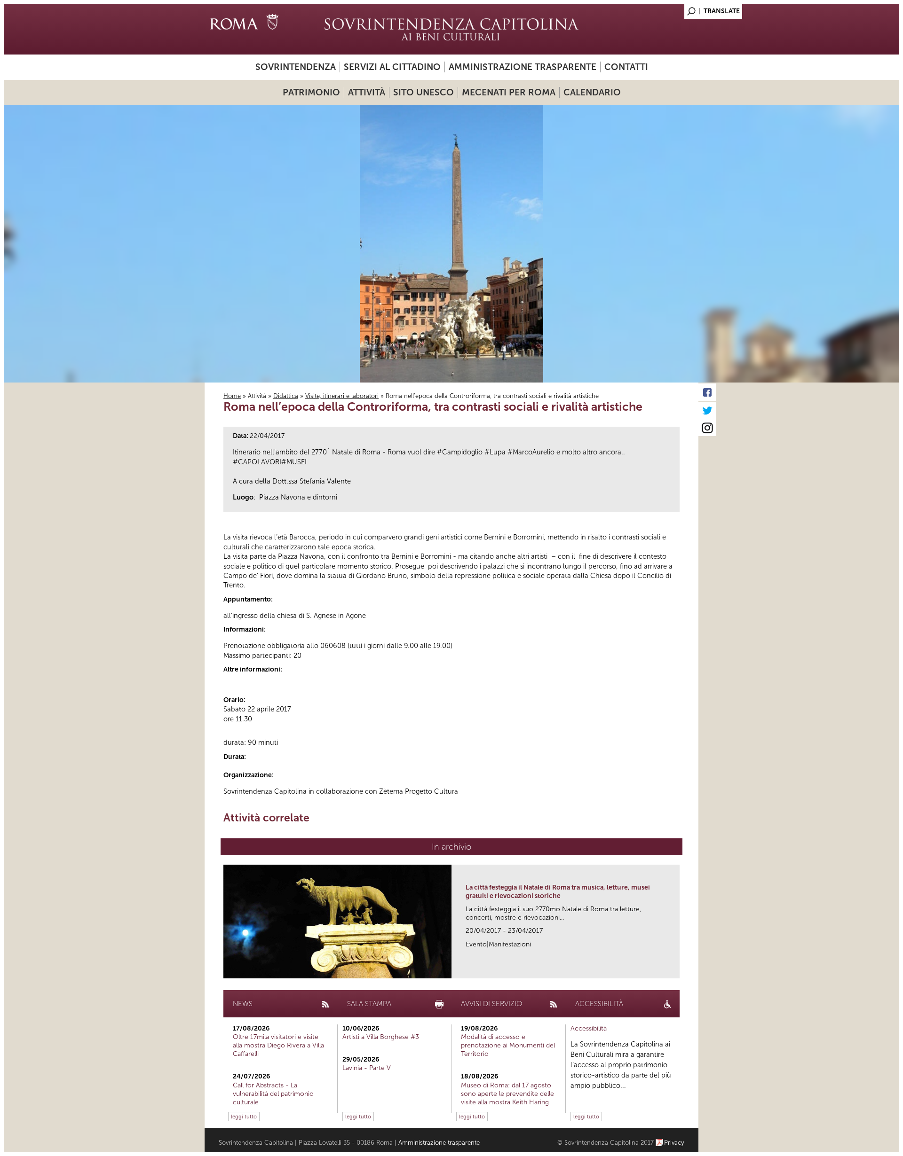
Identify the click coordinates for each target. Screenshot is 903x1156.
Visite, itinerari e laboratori (342, 395)
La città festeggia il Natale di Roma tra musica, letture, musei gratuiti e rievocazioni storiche (558, 891)
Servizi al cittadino (392, 67)
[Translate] (668, 9)
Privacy (674, 1142)
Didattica (285, 395)
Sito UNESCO (423, 92)
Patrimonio (311, 92)
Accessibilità (588, 1028)
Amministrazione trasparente (522, 67)
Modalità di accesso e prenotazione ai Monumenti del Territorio (508, 1045)
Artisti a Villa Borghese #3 (380, 1037)
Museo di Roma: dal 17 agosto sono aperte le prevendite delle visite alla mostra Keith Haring (507, 1093)
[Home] (451, 29)
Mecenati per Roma (508, 92)
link (676, 968)
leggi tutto (244, 1116)
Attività (366, 92)
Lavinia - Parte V (366, 1068)
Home (232, 395)
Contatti (626, 67)
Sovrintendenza (295, 67)
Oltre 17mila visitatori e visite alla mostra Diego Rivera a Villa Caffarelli (278, 1045)
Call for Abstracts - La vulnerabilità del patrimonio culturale (273, 1093)
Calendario (592, 92)
